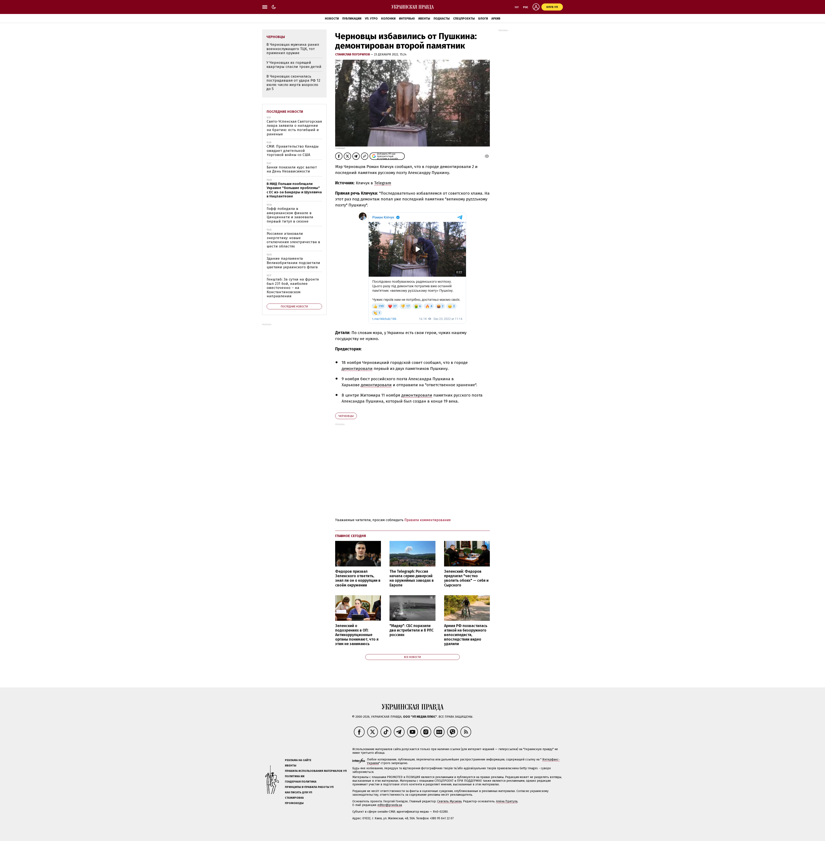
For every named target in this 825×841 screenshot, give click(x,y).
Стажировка (294, 797)
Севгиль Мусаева (449, 801)
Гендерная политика (300, 781)
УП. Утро (371, 18)
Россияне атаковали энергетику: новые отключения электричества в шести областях (293, 240)
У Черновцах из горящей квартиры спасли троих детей (293, 64)
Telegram (382, 182)
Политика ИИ (294, 776)
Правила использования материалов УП (316, 770)
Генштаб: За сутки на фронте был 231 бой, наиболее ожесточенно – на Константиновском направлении (293, 287)
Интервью (407, 18)
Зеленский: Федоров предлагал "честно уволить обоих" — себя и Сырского (466, 578)
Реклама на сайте (298, 760)
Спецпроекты (464, 18)
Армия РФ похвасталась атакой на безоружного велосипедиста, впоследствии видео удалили (465, 635)
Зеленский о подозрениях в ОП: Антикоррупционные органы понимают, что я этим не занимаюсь (357, 635)
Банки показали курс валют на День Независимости (292, 169)
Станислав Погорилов (353, 54)
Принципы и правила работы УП (309, 787)
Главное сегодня (350, 536)
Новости (332, 18)
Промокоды (294, 803)
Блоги (483, 18)
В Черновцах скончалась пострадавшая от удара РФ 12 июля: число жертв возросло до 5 (293, 82)
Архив (495, 18)
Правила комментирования (427, 520)
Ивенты (424, 18)
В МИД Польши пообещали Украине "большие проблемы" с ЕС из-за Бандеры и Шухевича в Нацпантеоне (294, 190)
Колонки (388, 18)
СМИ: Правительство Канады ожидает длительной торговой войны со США (293, 150)
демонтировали (357, 368)
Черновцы (346, 416)
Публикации (351, 18)
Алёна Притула (506, 801)
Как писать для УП (298, 792)
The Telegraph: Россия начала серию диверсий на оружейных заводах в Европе (412, 578)
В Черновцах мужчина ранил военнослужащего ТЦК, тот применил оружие (292, 48)
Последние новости (285, 112)
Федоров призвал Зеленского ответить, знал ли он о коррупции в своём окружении (357, 578)
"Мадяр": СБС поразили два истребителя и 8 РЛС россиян (412, 630)
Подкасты (442, 18)
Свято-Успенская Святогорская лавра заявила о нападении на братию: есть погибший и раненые (294, 127)
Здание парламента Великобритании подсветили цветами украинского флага (293, 262)
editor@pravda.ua (389, 805)
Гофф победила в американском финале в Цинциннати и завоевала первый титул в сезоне (290, 215)
